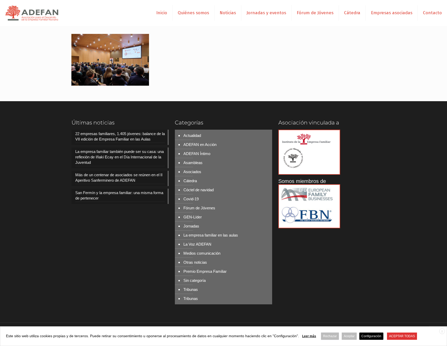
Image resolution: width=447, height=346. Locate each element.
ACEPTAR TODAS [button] (402, 336)
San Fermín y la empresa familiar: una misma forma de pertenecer (119, 195)
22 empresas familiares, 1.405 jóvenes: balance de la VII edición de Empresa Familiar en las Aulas (120, 136)
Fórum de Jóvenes (199, 208)
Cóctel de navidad (198, 190)
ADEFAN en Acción (200, 144)
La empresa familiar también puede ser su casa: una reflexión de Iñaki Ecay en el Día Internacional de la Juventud (119, 157)
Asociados (192, 172)
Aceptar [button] (349, 336)
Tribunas (190, 289)
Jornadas (191, 226)
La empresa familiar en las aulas (210, 235)
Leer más (309, 336)
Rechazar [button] (330, 336)
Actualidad (192, 135)
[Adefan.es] (31, 13)
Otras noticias (195, 262)
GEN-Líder (192, 217)
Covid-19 (191, 199)
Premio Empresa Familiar (205, 271)
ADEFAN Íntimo (196, 153)
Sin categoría (194, 280)
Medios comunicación (201, 253)
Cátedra (190, 181)
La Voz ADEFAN (197, 244)
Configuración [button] (371, 336)
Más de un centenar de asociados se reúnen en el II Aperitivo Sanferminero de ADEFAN (118, 177)
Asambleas (193, 162)
